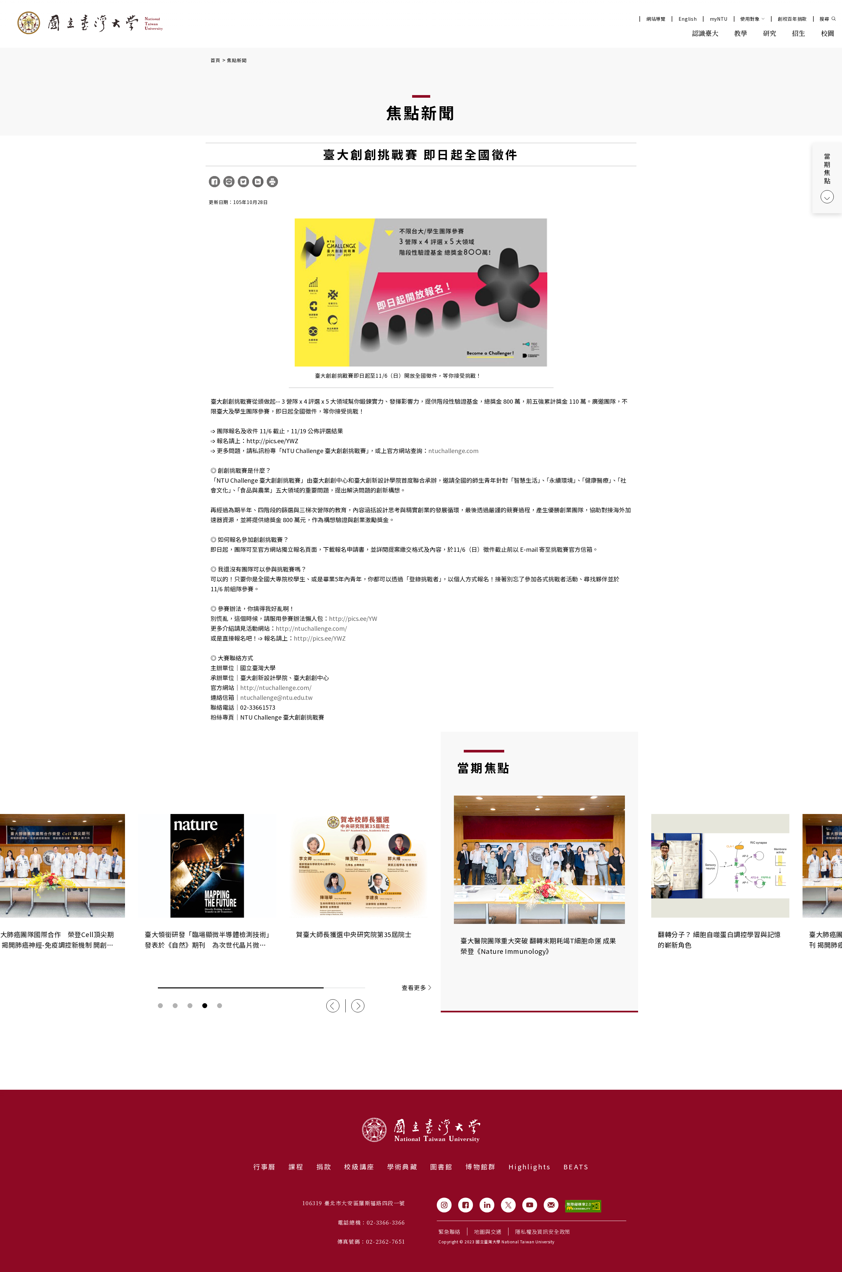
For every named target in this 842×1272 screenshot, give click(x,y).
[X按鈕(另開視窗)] (508, 1205)
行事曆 (264, 1166)
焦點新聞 (237, 60)
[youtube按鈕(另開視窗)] (529, 1205)
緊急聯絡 (449, 1231)
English (688, 19)
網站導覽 (656, 19)
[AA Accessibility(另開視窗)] (583, 1206)
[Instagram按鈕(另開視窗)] (444, 1205)
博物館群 (480, 1166)
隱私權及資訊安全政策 (542, 1231)
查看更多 (414, 987)
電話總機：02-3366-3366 (371, 1222)
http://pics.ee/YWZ (320, 638)
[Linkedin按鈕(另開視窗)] (487, 1205)
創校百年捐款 (792, 19)
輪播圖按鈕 (160, 1005)
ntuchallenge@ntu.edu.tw (276, 697)
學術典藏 (402, 1166)
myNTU (719, 19)
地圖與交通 (488, 1231)
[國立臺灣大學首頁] (90, 23)
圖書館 (441, 1166)
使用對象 (750, 19)
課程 (296, 1166)
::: (670, 33)
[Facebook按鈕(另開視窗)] (465, 1205)
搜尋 (824, 19)
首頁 (215, 60)
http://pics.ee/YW (353, 618)
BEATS (576, 1166)
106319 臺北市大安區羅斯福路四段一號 (353, 1203)
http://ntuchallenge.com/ (311, 628)
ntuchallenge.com (453, 450)
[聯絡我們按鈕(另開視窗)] (551, 1205)
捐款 (324, 1166)
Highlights (529, 1166)
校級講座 (359, 1166)
